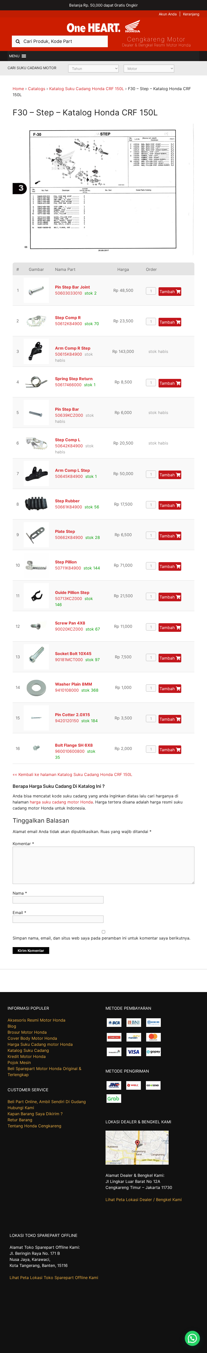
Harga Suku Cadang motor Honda (40, 1044)
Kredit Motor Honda (27, 1056)
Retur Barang (20, 1119)
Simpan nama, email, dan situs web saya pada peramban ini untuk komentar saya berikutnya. (101, 938)
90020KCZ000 (69, 629)
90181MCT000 (69, 659)
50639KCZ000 (69, 415)
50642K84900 (69, 445)
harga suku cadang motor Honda (61, 801)
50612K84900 (68, 323)
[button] (14, 56)
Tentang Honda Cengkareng (34, 1125)
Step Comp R (68, 317)
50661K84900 (68, 506)
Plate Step (65, 531)
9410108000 (67, 690)
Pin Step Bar (67, 409)
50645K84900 (69, 476)
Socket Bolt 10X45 (73, 653)
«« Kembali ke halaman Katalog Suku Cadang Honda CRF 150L (72, 774)
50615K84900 (68, 354)
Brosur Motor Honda (27, 1032)
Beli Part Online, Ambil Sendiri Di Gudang (47, 1101)
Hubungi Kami (21, 1107)
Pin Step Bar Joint (72, 287)
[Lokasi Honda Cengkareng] (137, 1163)
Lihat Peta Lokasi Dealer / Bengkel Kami (144, 1199)
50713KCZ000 (68, 598)
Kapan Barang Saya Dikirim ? (35, 1113)
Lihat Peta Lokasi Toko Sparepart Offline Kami (54, 1277)
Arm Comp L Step (72, 470)
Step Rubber (67, 500)
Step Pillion (66, 561)
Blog (12, 1026)
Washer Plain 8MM (73, 684)
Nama (20, 893)
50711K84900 (68, 567)
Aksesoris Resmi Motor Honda (36, 1020)
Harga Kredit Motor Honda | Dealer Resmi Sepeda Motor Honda (103, 26)
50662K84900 (69, 537)
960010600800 (70, 751)
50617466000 (68, 384)
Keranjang (191, 14)
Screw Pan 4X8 (70, 623)
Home (18, 88)
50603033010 (68, 293)
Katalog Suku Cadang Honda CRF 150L (86, 88)
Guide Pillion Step (72, 592)
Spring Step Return (74, 378)
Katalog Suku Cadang (28, 1050)
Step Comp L (67, 439)
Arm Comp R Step (72, 348)
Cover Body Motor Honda (32, 1038)
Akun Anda (168, 14)
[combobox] (59, 41)
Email (19, 912)
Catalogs (36, 88)
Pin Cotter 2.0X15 (72, 714)
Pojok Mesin (19, 1062)
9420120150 (67, 720)
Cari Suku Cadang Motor (32, 68)
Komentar (23, 843)
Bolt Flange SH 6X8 (74, 745)
